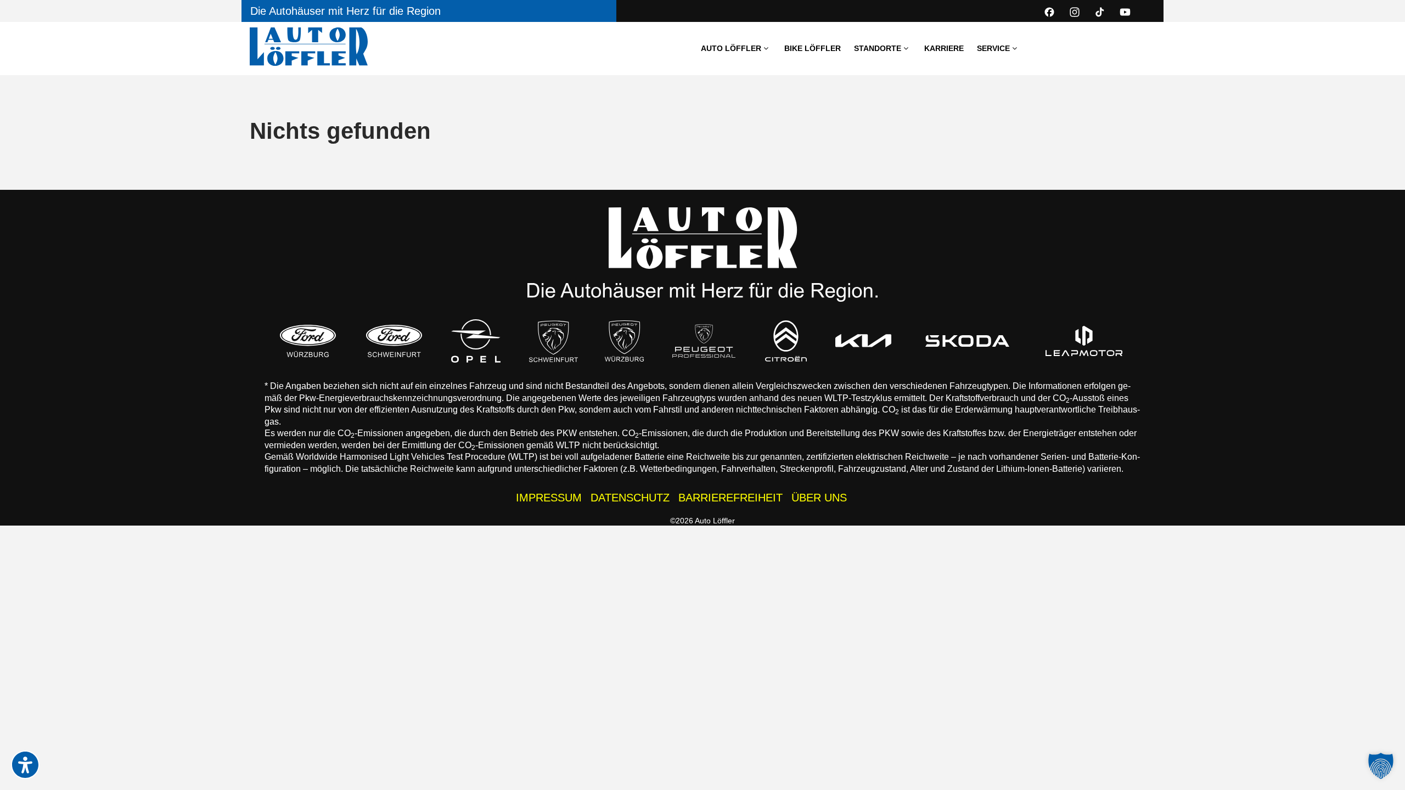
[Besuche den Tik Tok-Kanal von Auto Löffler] (1100, 12)
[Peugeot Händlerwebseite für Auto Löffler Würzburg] (624, 341)
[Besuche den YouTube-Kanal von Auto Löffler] (1125, 12)
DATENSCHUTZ (630, 498)
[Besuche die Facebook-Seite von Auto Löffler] (1049, 12)
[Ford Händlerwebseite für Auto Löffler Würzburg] (308, 341)
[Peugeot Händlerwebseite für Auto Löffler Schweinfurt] (554, 341)
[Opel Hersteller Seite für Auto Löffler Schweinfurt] (476, 341)
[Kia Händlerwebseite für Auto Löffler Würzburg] (863, 340)
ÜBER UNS (819, 498)
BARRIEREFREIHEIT (730, 498)
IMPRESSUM (549, 498)
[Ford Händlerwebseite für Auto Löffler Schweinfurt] (394, 341)
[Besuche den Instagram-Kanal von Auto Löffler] (1074, 12)
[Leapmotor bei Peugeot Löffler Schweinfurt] (1084, 341)
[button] (1381, 766)
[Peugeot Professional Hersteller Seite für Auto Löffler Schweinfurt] (704, 341)
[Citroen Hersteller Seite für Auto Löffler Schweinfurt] (786, 341)
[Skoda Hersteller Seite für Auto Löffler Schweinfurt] (967, 341)
